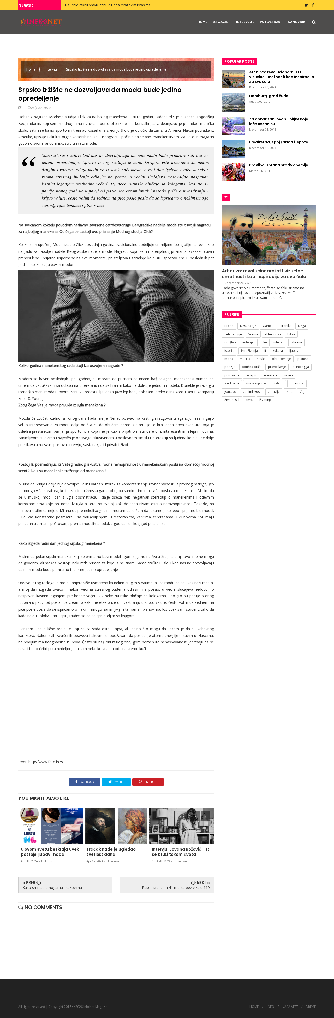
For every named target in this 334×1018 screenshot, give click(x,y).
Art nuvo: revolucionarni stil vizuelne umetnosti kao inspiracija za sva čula (264, 274)
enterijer (248, 342)
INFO (270, 1007)
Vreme (253, 334)
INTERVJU (244, 22)
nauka (261, 358)
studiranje (231, 383)
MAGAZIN (220, 22)
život (249, 399)
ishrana (296, 342)
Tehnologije (233, 334)
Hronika (285, 326)
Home (31, 69)
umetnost (297, 383)
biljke (291, 334)
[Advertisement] (116, 708)
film (264, 342)
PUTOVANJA (270, 22)
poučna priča (251, 367)
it (265, 350)
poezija (229, 367)
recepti (251, 375)
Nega (302, 326)
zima (289, 391)
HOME (202, 22)
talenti (278, 383)
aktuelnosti (273, 334)
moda (228, 358)
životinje (265, 399)
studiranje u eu (257, 383)
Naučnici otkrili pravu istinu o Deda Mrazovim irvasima (108, 5)
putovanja (231, 375)
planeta (303, 358)
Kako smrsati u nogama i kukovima (52, 887)
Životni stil (231, 399)
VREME (311, 1007)
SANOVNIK (296, 22)
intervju (51, 69)
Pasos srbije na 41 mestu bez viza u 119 (176, 887)
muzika (245, 358)
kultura (278, 350)
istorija (229, 350)
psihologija (301, 367)
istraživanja (249, 350)
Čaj (302, 391)
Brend (229, 326)
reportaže (270, 375)
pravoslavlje (277, 367)
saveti (288, 375)
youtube (230, 391)
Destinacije (248, 326)
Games (268, 326)
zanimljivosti (252, 391)
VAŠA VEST (290, 1007)
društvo (230, 342)
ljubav (293, 350)
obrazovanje (281, 358)
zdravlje (274, 391)
